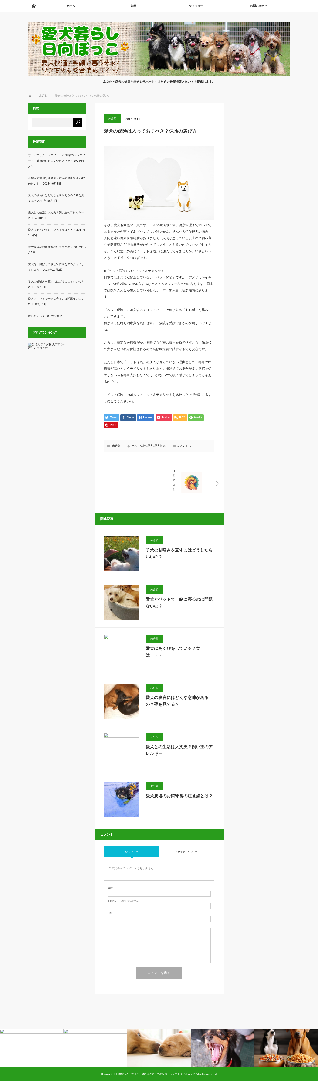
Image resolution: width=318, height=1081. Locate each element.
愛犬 (150, 445)
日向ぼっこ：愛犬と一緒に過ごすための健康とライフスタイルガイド (155, 1074)
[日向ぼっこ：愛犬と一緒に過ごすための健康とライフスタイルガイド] (159, 75)
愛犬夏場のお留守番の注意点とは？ (179, 796)
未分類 (112, 118)
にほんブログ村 (38, 348)
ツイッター (196, 5)
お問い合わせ (258, 5)
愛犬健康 (160, 445)
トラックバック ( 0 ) (186, 851)
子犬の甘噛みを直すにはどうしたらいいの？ (179, 553)
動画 (133, 5)
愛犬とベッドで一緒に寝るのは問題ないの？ (179, 602)
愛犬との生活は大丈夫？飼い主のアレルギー (179, 750)
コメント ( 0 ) (131, 851)
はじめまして (36, 316)
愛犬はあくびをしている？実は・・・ (173, 651)
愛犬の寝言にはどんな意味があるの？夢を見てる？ (177, 701)
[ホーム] (34, 6)
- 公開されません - (124, 901)
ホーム (71, 5)
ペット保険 (139, 445)
